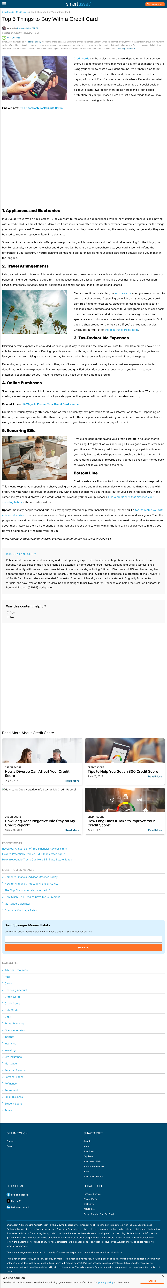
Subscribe (83, 947)
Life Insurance (13, 1056)
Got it (152, 1280)
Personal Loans (14, 1076)
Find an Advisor (155, 4)
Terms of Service (92, 1194)
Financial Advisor (15, 1030)
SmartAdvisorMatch (93, 1176)
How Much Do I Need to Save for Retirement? (33, 897)
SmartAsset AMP (92, 1161)
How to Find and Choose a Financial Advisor (32, 883)
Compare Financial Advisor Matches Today (31, 877)
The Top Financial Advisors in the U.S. (28, 890)
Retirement (11, 1090)
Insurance (10, 1043)
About (87, 1146)
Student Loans (13, 1103)
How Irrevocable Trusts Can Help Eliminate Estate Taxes (37, 859)
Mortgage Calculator (17, 903)
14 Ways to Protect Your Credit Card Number (51, 404)
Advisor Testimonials (94, 1166)
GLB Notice (89, 1209)
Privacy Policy (90, 1199)
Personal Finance (15, 1070)
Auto (7, 976)
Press (86, 1171)
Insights (9, 1036)
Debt (8, 1016)
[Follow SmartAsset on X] (8, 1201)
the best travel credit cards (121, 329)
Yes (12, 612)
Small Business (14, 1096)
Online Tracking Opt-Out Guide (99, 1214)
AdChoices (89, 1204)
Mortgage (11, 1063)
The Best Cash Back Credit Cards (41, 108)
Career (9, 983)
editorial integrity (33, 42)
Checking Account (16, 990)
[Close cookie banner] (162, 1276)
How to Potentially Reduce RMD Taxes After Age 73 (34, 854)
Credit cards (81, 58)
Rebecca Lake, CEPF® (21, 554)
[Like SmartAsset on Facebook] (8, 1195)
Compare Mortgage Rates (21, 910)
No (11, 617)
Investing (10, 1050)
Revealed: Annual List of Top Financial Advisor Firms (34, 848)
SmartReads (8, 12)
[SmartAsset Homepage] (78, 4)
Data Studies (12, 1010)
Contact (11, 1141)
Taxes (8, 1110)
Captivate (88, 1156)
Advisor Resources (16, 970)
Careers (11, 1146)
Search (87, 1141)
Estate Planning (14, 1023)
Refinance (11, 1083)
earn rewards (123, 293)
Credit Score (22, 12)
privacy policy (105, 1282)
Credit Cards (12, 996)
